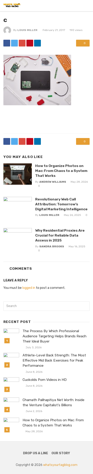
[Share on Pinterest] (29, 43)
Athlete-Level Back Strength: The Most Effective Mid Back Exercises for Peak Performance (54, 360)
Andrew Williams (52, 181)
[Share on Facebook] (6, 43)
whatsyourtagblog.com (60, 465)
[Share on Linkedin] (37, 43)
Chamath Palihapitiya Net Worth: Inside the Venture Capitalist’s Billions (53, 402)
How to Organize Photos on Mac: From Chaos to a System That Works (61, 171)
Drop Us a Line (35, 453)
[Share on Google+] (22, 43)
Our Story (60, 453)
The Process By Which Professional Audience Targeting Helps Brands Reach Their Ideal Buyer (54, 336)
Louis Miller (27, 30)
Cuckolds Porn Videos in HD (45, 380)
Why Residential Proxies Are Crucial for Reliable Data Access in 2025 (60, 235)
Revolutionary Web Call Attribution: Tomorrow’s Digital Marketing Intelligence (61, 204)
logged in (28, 288)
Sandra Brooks (51, 246)
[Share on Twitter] (14, 43)
